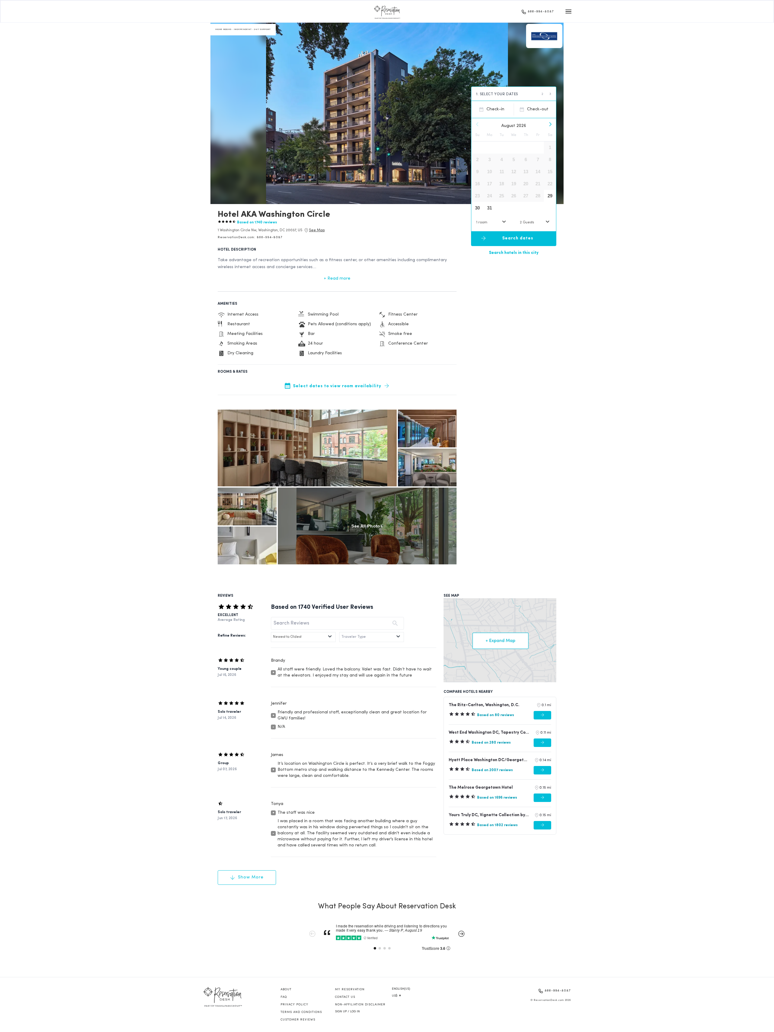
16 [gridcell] (477, 183)
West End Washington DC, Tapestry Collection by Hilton (489, 732)
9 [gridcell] (477, 171)
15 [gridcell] (550, 171)
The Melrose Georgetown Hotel (481, 787)
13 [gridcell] (525, 171)
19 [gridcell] (513, 183)
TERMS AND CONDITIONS (301, 1012)
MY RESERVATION (350, 989)
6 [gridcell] (526, 159)
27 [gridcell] (525, 195)
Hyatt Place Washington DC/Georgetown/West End (489, 760)
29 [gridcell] (550, 195)
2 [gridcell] (477, 159)
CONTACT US (345, 997)
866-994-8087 (541, 11)
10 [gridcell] (489, 171)
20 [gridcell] (525, 183)
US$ (397, 996)
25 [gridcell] (501, 195)
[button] (260, 230)
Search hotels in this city (513, 252)
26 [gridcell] (513, 195)
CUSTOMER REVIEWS (298, 1019)
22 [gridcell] (550, 183)
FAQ (284, 997)
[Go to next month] (550, 124)
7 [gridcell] (538, 159)
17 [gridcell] (489, 183)
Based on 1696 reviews (497, 798)
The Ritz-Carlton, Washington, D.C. (484, 705)
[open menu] (568, 11)
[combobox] (491, 222)
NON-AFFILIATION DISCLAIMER (360, 1004)
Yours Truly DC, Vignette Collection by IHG (489, 815)
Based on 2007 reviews (492, 770)
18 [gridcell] (501, 183)
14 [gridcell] (537, 171)
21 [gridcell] (537, 183)
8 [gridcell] (550, 159)
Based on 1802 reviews (497, 825)
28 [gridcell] (537, 195)
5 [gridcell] (513, 159)
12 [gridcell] (513, 171)
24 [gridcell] (489, 195)
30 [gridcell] (477, 207)
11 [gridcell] (501, 171)
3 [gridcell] (489, 159)
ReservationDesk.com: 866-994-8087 (250, 237)
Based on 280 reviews (491, 743)
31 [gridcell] (489, 207)
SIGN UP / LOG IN (347, 1011)
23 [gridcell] (477, 195)
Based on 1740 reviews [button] (257, 222)
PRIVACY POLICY (294, 1004)
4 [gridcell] (501, 159)
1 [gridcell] (550, 147)
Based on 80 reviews (495, 715)
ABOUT (286, 989)
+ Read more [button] (337, 278)
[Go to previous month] (477, 124)
